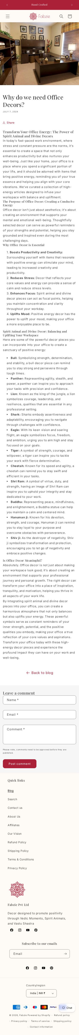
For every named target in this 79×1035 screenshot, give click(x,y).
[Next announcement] (72, 5)
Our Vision (15, 833)
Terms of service (40, 1021)
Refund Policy (17, 842)
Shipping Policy (18, 850)
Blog (11, 790)
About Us (14, 816)
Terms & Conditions (21, 859)
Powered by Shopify (39, 1015)
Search (12, 799)
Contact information (41, 1026)
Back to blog (42, 673)
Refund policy (62, 1015)
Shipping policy (62, 1021)
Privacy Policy (17, 868)
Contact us (15, 807)
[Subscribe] (65, 953)
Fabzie (23, 1015)
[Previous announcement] (7, 5)
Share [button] (11, 122)
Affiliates (14, 825)
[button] (7, 16)
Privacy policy (19, 1021)
